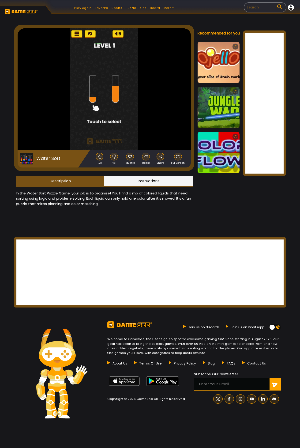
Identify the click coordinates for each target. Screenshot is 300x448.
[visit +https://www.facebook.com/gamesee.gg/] (229, 399)
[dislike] (114, 156)
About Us (119, 363)
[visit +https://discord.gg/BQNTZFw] (274, 399)
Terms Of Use (150, 363)
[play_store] (162, 381)
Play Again (82, 8)
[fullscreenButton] (178, 156)
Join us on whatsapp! (248, 327)
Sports (117, 8)
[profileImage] (290, 7)
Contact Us (256, 363)
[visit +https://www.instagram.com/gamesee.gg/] (240, 399)
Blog (211, 363)
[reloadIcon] (146, 156)
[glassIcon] (279, 6)
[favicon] (130, 156)
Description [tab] (60, 181)
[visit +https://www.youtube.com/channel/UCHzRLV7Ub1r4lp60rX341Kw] (251, 399)
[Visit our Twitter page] (218, 399)
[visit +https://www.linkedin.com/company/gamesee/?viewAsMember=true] (263, 399)
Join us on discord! (203, 327)
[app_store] (124, 381)
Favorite (101, 8)
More (168, 8)
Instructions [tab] (148, 181)
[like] (99, 156)
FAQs (231, 363)
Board (155, 8)
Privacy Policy (185, 363)
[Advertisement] (264, 103)
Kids (143, 8)
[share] (160, 156)
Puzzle (131, 8)
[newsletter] (275, 384)
